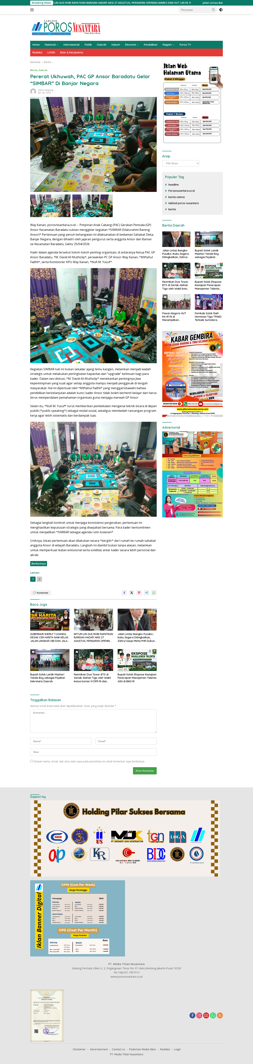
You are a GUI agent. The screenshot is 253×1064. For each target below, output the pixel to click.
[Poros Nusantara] (66, 27)
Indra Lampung (45, 90)
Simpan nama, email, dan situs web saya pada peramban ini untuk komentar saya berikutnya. (89, 761)
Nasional (50, 44)
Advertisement (99, 1049)
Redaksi (37, 52)
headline (173, 184)
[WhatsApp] (213, 1015)
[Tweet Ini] (131, 592)
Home (36, 44)
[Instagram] (199, 1015)
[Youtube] (206, 1015)
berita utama (176, 197)
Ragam (167, 44)
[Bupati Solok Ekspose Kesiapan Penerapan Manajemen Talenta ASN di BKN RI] (137, 660)
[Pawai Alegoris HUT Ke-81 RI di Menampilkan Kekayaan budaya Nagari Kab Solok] (176, 302)
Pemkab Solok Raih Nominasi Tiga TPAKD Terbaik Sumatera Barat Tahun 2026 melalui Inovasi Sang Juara (208, 317)
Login (177, 1049)
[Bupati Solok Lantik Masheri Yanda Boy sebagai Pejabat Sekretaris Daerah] (49, 660)
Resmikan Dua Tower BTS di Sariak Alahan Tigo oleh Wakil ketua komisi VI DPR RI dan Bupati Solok (92, 678)
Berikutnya (38, 563)
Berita (33, 70)
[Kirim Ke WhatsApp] (154, 592)
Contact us (118, 1049)
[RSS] (220, 1015)
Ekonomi (130, 44)
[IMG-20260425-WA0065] (92, 205)
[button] (213, 10)
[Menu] (32, 10)
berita (172, 209)
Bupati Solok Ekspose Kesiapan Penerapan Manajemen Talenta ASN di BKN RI (137, 678)
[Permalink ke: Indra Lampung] (33, 91)
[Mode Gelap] (221, 10)
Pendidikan (150, 44)
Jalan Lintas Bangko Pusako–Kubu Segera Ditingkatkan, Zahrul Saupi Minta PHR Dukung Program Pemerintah (137, 637)
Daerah (101, 44)
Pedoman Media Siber (142, 1049)
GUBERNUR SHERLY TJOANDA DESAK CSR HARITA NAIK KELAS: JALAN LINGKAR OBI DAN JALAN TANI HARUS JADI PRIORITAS (49, 637)
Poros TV (185, 44)
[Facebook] (192, 1015)
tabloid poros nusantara (183, 203)
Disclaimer (79, 1049)
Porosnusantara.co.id (181, 191)
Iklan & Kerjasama (71, 52)
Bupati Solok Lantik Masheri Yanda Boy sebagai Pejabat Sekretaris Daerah (47, 678)
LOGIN (51, 52)
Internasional (71, 44)
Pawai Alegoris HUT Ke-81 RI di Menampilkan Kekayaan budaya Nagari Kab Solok (174, 317)
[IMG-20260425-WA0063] (50, 205)
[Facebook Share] (124, 592)
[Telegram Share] (146, 592)
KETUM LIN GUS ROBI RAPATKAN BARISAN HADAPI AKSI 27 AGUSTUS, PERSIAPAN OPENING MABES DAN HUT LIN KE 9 (93, 637)
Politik (88, 44)
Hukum (115, 44)
